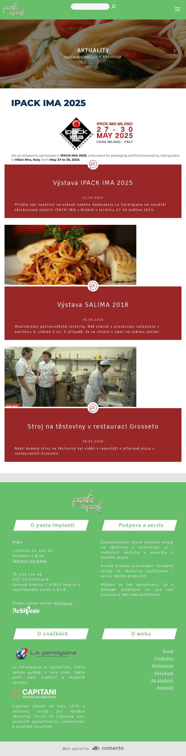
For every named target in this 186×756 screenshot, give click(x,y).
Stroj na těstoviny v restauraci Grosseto (93, 426)
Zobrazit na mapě (29, 561)
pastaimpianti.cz (81, 56)
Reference (163, 665)
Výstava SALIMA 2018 (93, 304)
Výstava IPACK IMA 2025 (93, 183)
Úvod (168, 651)
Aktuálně (164, 673)
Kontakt (165, 687)
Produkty (164, 658)
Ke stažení (162, 680)
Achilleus (63, 603)
